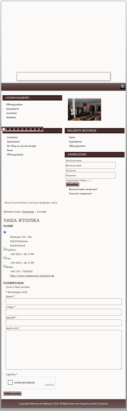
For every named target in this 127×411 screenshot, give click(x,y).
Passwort (71, 170)
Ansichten (11, 113)
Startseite (28, 211)
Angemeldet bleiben (76, 180)
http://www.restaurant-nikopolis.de (32, 275)
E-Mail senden (12, 393)
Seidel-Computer (99, 403)
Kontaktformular (13, 282)
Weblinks (11, 117)
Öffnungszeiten (14, 104)
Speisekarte (12, 108)
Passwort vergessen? (80, 193)
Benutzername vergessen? (83, 189)
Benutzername (74, 160)
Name (10, 296)
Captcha (12, 374)
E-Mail (11, 307)
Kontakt (8, 225)
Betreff (11, 317)
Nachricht (13, 328)
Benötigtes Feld (16, 292)
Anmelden (72, 184)
